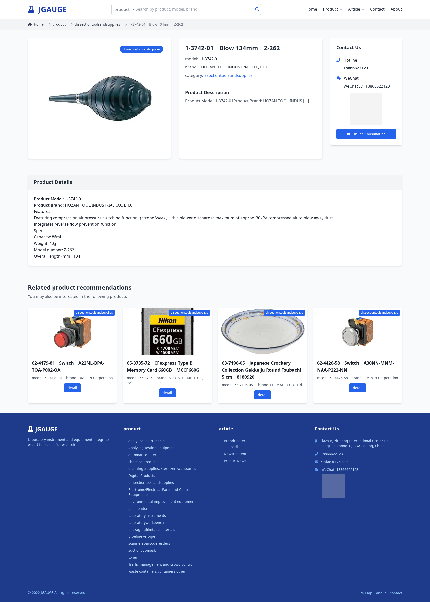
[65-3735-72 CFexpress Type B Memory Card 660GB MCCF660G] (167, 331)
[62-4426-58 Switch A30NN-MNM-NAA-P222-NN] (357, 331)
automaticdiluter (142, 454)
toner (132, 557)
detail (72, 387)
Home (311, 9)
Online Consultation (369, 134)
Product (330, 9)
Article (354, 9)
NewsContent (235, 453)
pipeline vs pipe (141, 536)
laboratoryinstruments (147, 515)
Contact (377, 9)
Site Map (365, 593)
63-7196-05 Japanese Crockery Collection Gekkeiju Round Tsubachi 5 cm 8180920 (261, 370)
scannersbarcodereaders (149, 543)
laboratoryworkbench (146, 522)
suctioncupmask (142, 550)
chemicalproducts (143, 461)
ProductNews (235, 460)
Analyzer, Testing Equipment (152, 447)
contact (396, 593)
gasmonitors (138, 508)
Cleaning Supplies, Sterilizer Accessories (162, 468)
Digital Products (141, 475)
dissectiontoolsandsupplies (97, 24)
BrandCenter (234, 440)
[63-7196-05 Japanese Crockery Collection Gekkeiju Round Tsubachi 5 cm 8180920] (262, 331)
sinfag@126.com (335, 461)
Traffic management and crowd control (160, 564)
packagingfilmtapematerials (151, 529)
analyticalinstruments (146, 440)
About (396, 9)
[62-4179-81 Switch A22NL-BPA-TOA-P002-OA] (72, 331)
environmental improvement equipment (162, 501)
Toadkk (234, 446)
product (59, 24)
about (381, 593)
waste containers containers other (156, 571)
